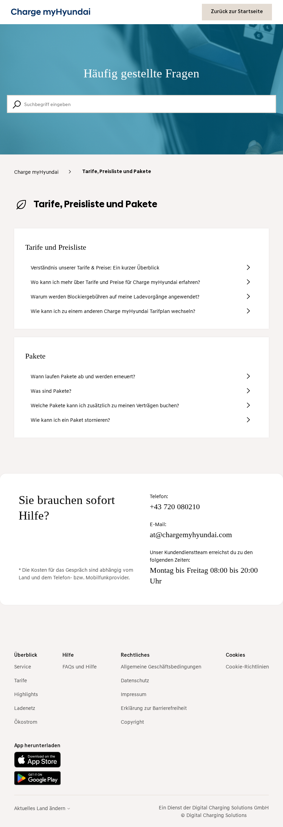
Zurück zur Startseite (237, 12)
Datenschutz (135, 680)
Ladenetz (24, 708)
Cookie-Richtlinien (247, 666)
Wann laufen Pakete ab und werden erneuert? (83, 376)
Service (22, 666)
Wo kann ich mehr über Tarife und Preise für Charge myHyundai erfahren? (115, 282)
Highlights (26, 694)
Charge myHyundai (36, 172)
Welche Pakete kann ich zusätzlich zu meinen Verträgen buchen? (105, 405)
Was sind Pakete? (51, 391)
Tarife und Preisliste (55, 247)
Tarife (20, 680)
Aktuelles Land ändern (40, 808)
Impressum (133, 694)
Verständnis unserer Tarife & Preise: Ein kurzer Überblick (95, 267)
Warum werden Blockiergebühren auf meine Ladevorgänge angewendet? (115, 296)
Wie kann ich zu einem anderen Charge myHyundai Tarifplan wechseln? (113, 311)
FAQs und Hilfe (79, 666)
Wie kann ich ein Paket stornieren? (70, 420)
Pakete (35, 356)
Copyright (132, 722)
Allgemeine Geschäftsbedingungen (161, 666)
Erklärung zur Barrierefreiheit (154, 708)
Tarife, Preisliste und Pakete (116, 171)
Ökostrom (25, 722)
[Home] (50, 12)
